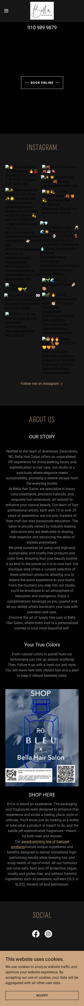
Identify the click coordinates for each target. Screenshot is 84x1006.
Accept (42, 995)
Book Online (42, 82)
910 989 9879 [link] (42, 27)
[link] (42, 11)
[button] (8, 10)
